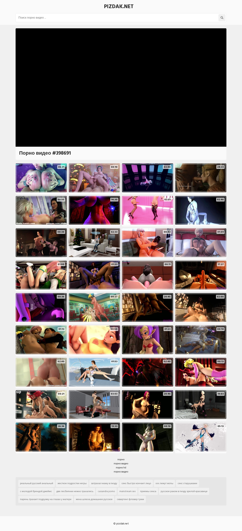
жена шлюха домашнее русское (94, 499)
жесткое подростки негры (72, 483)
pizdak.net (119, 6)
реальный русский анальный (36, 483)
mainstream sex (127, 491)
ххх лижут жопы (164, 483)
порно (121, 459)
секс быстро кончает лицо (136, 483)
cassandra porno (106, 491)
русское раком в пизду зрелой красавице (184, 491)
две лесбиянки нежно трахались (74, 491)
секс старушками (187, 483)
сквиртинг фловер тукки (130, 499)
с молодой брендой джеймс (36, 491)
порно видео (121, 463)
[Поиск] (222, 17)
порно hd (121, 468)
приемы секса (148, 491)
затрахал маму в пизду (104, 483)
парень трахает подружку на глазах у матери (45, 499)
